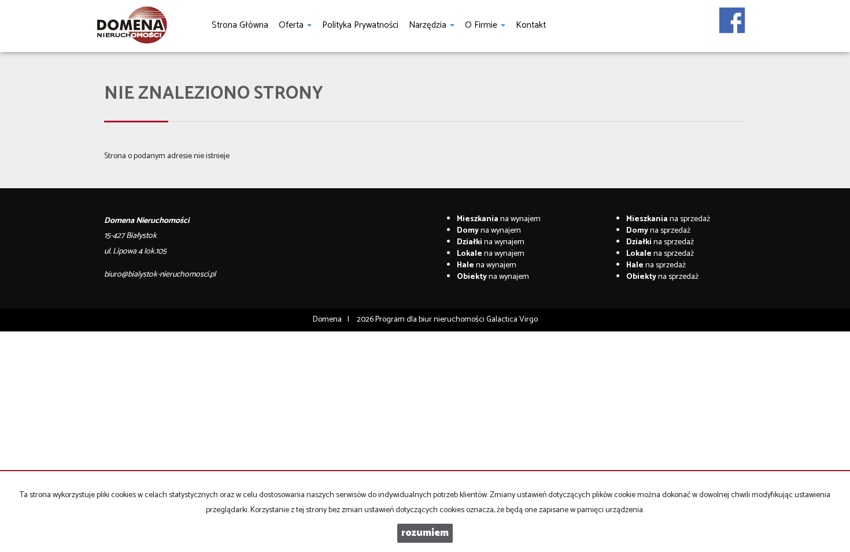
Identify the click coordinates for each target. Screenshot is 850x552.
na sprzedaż (668, 219)
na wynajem (499, 219)
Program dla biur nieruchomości (430, 319)
